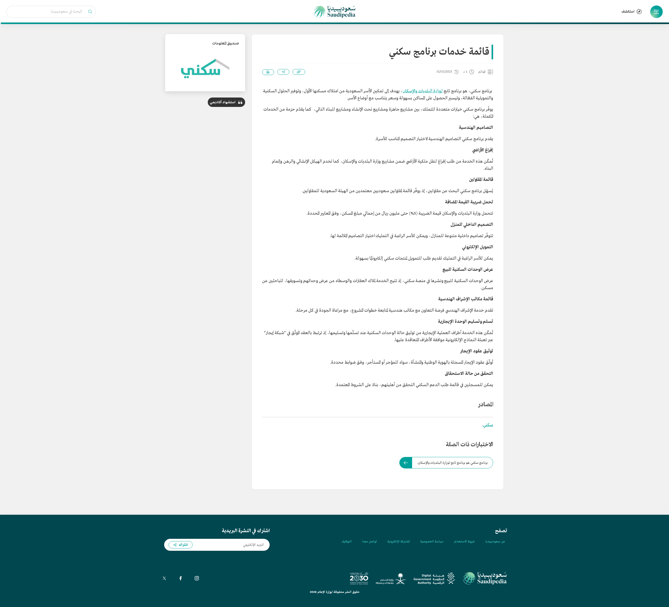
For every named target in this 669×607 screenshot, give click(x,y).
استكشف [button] (628, 11)
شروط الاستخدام (464, 541)
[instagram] (196, 578)
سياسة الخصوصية (431, 541)
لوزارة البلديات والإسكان (423, 91)
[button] (656, 11)
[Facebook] (180, 578)
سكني (488, 425)
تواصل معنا (369, 541)
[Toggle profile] (656, 11)
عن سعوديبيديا (495, 541)
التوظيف (347, 541)
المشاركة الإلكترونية (398, 541)
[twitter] (164, 578)
